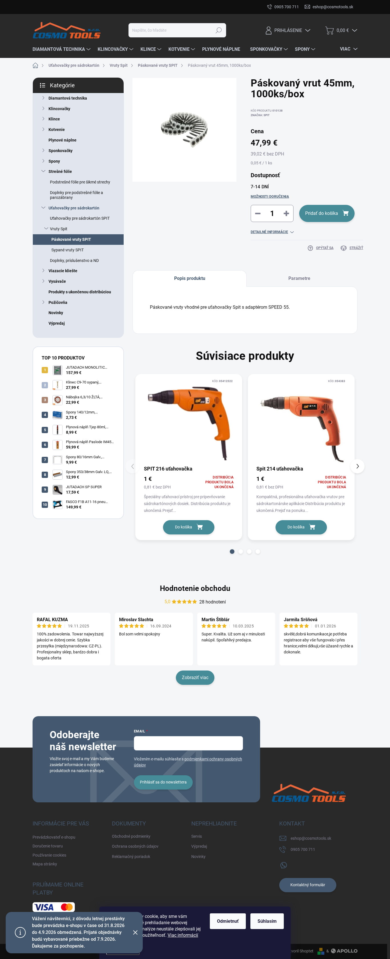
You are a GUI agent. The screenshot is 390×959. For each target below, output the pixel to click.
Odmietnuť (228, 921)
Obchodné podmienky (131, 836)
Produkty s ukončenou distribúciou (80, 292)
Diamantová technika (68, 98)
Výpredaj (57, 323)
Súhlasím (267, 921)
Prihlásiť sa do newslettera (163, 782)
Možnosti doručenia (270, 197)
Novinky (56, 312)
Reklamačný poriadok (131, 856)
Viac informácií (183, 935)
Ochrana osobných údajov (135, 846)
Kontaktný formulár (307, 885)
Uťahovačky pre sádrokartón (74, 208)
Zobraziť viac (195, 677)
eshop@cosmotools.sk (311, 838)
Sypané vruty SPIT (67, 250)
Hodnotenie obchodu (195, 588)
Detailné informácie (269, 232)
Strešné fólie (60, 171)
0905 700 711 (303, 849)
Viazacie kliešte (63, 270)
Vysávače (57, 281)
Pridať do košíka (321, 213)
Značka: (260, 115)
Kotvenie (57, 129)
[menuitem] (62, 49)
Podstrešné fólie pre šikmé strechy (80, 182)
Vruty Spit (58, 229)
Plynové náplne (63, 140)
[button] (232, 551)
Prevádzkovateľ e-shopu (54, 7)
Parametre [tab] (299, 278)
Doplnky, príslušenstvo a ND (74, 260)
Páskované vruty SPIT (71, 239)
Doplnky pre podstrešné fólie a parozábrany (76, 195)
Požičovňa (58, 302)
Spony (54, 161)
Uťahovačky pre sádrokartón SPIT (80, 218)
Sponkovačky (61, 150)
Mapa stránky (177, 7)
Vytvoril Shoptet (299, 951)
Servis (196, 836)
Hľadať (219, 30)
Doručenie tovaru (99, 7)
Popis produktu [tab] (189, 278)
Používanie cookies (139, 7)
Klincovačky (59, 108)
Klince (54, 119)
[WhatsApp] (283, 864)
